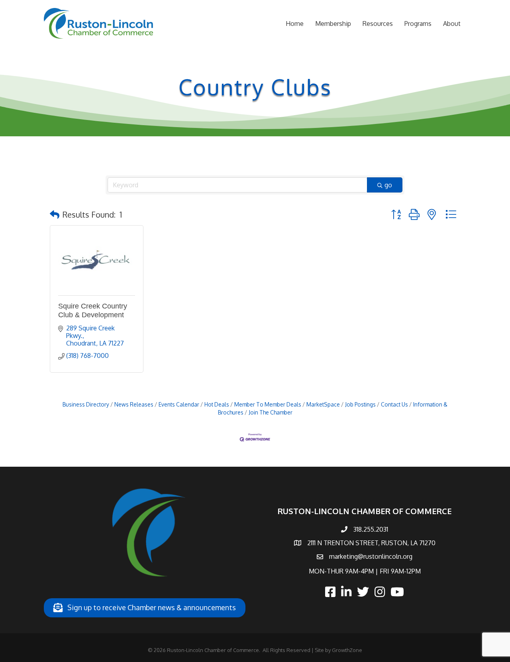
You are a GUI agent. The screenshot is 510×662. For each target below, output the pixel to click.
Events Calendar (179, 404)
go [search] (388, 185)
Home (295, 24)
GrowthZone (347, 650)
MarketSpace (323, 404)
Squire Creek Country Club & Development (92, 310)
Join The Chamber (270, 412)
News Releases (133, 404)
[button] (54, 214)
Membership (333, 24)
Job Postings (360, 404)
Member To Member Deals (267, 404)
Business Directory (86, 404)
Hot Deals (216, 404)
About (452, 24)
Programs (418, 24)
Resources (378, 24)
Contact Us (394, 404)
